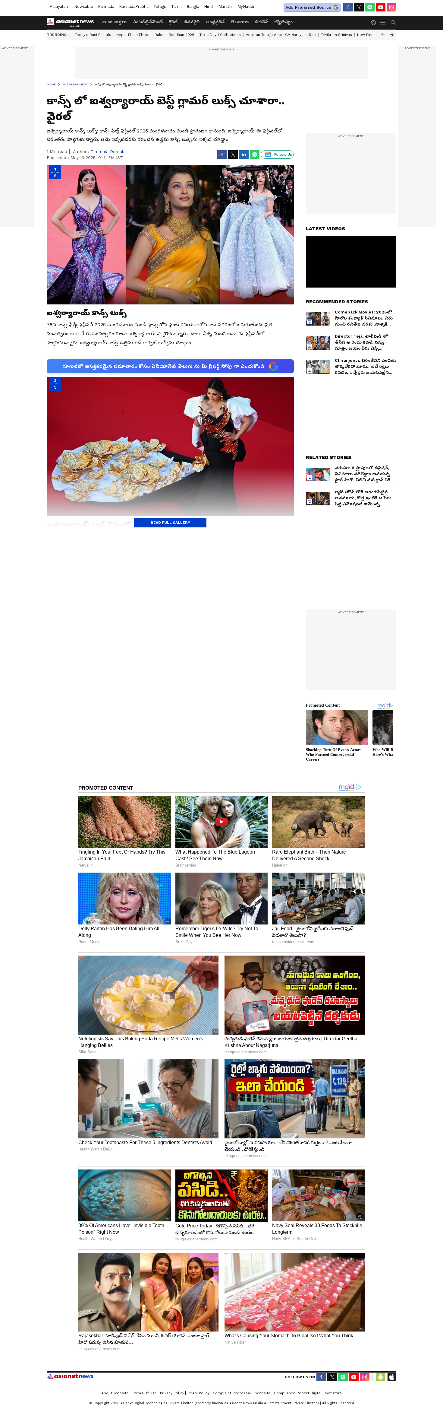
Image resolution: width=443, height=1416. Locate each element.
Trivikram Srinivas (336, 35)
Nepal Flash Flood (132, 35)
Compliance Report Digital (298, 1393)
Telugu (159, 6)
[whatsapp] (370, 7)
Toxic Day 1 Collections (220, 35)
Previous (382, 34)
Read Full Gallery (170, 522)
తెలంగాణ (240, 21)
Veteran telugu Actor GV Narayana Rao (281, 35)
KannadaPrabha (134, 6)
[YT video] (380, 7)
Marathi (225, 6)
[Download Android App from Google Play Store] (380, 1377)
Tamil (176, 6)
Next (391, 34)
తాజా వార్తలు (114, 21)
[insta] (391, 7)
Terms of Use (144, 1393)
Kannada (106, 6)
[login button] (375, 23)
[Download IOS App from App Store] (391, 1377)
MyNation (246, 6)
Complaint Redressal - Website (242, 1393)
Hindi (209, 6)
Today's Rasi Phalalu (93, 35)
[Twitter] (359, 7)
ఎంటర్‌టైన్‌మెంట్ (148, 21)
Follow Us (283, 154)
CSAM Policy (198, 1393)
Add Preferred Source (308, 7)
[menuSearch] (393, 22)
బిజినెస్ (261, 21)
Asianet (70, 1376)
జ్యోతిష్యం (283, 21)
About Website (115, 1393)
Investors (333, 1393)
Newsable (83, 6)
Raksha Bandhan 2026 (174, 35)
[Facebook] (348, 7)
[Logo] (72, 23)
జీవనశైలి (192, 21)
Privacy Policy (172, 1393)
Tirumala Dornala (108, 151)
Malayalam (59, 6)
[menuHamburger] (383, 23)
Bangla (193, 6)
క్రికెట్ (173, 21)
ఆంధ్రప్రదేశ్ (215, 21)
